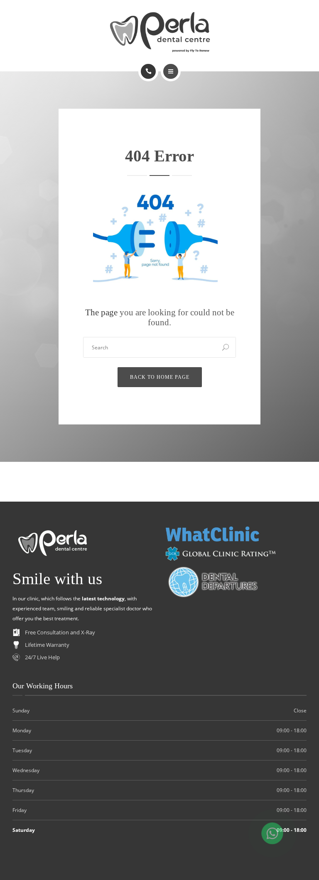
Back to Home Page (159, 377)
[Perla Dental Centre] (159, 30)
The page (101, 312)
